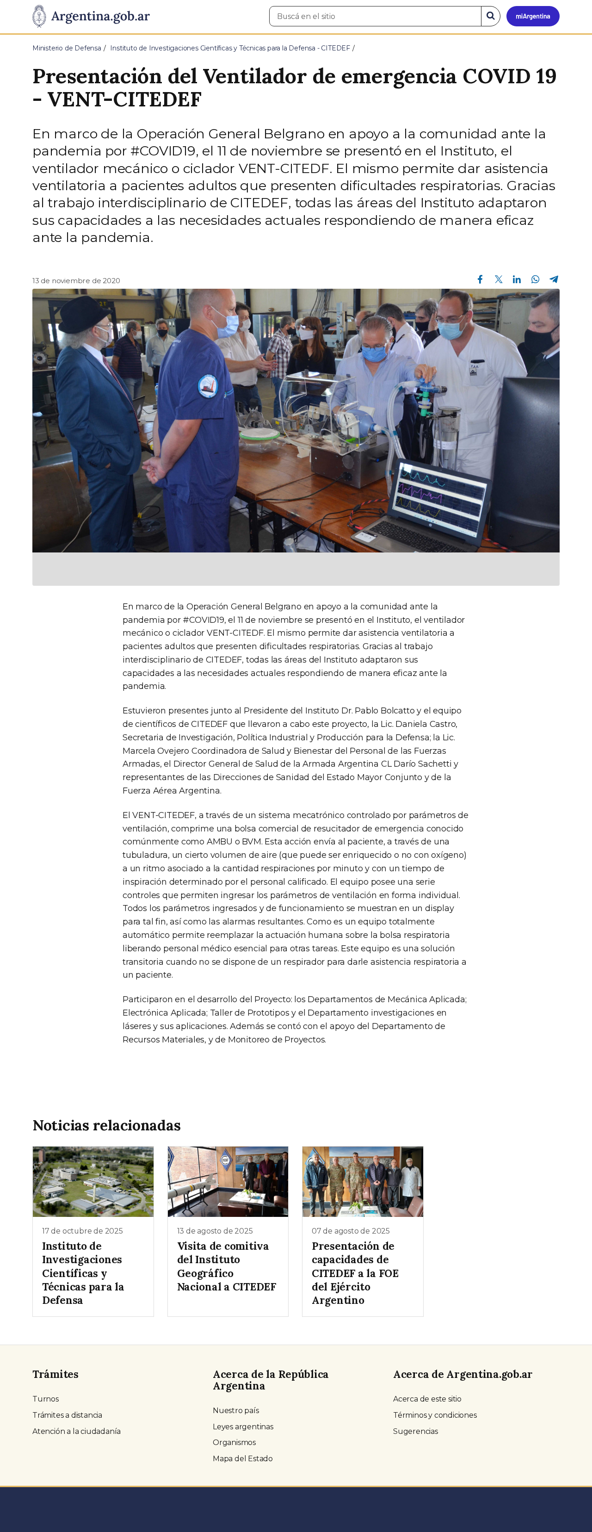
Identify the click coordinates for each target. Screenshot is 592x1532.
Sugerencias (415, 1431)
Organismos (234, 1442)
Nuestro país (236, 1410)
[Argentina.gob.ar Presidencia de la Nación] (91, 16)
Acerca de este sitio (427, 1399)
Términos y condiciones (435, 1415)
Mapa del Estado (243, 1458)
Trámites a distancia (67, 1415)
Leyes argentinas (243, 1426)
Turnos (45, 1399)
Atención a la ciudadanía (76, 1431)
